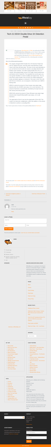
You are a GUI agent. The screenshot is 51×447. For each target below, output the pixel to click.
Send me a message (13, 433)
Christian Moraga (33, 350)
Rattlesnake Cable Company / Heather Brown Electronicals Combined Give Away (36, 313)
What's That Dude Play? (13, 399)
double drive (12, 256)
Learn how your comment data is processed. (30, 232)
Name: (27, 435)
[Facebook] (21, 27)
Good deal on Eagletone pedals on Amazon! (13, 194)
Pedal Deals (30, 293)
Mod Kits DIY (10, 358)
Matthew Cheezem (34, 367)
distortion (8, 256)
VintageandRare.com (12, 398)
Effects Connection (12, 352)
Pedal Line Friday (31, 295)
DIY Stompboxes (11, 350)
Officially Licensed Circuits (13, 360)
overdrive (11, 257)
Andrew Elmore (33, 345)
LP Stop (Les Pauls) (12, 391)
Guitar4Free (10, 386)
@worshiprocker (24, 50)
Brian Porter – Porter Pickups (36, 349)
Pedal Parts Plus (11, 363)
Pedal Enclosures (11, 362)
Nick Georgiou (33, 368)
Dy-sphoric (10, 383)
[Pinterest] (28, 27)
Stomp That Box (11, 367)
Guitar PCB (10, 355)
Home (12, 31)
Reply (12, 211)
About (29, 284)
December (19, 31)
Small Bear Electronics (12, 365)
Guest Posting (31, 290)
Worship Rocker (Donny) (35, 372)
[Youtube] (32, 27)
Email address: (29, 430)
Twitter (31, 50)
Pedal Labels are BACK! (33, 323)
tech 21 (15, 257)
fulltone (7, 257)
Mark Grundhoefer (34, 365)
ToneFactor (38, 105)
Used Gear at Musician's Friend (38, 193)
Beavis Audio (10, 345)
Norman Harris (33, 370)
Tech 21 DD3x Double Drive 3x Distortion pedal (24, 180)
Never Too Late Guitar (12, 393)
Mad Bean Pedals (11, 357)
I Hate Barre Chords (34, 358)
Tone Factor (17, 58)
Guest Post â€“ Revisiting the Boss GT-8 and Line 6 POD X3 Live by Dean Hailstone (36, 319)
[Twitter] (30, 27)
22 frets (9, 381)
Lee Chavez (32, 363)
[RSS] (18, 27)
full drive (17, 256)
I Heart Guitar (10, 388)
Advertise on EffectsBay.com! (14, 326)
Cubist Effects (11, 349)
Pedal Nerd (10, 394)
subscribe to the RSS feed (14, 186)
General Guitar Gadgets (13, 354)
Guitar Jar (10, 384)
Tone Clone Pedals (12, 368)
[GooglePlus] (23, 27)
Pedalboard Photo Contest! (33, 308)
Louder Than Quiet (12, 389)
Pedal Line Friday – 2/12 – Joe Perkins (36, 326)
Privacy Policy (31, 298)
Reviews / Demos (9, 254)
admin (15, 239)
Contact (29, 287)
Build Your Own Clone (12, 347)
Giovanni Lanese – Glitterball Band (37, 357)
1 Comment (8, 252)
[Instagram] (25, 27)
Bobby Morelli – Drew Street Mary (37, 347)
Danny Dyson (32, 352)
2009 (15, 31)
